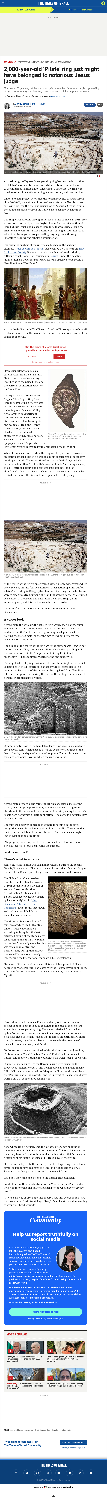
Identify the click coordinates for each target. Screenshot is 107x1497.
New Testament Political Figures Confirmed (20, 904)
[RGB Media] (48, 1487)
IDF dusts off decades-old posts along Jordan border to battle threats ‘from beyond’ (25, 1386)
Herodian (55, 1430)
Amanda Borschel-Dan (25, 104)
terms (57, 362)
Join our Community (26, 10)
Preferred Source (57, 96)
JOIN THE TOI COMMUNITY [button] (73, 1442)
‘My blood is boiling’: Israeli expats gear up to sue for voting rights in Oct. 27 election (65, 1385)
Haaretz (54, 256)
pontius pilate (66, 1430)
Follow (42, 104)
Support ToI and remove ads (81, 10)
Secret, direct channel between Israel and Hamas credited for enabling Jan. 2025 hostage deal (24, 1359)
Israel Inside (18, 1430)
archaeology (29, 1430)
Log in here (81, 1447)
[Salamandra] (67, 1487)
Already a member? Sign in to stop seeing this (45, 1318)
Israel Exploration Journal (29, 248)
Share (91, 105)
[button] (103, 3)
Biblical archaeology (42, 1430)
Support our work (46, 1312)
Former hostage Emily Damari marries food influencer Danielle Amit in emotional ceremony (65, 1359)
